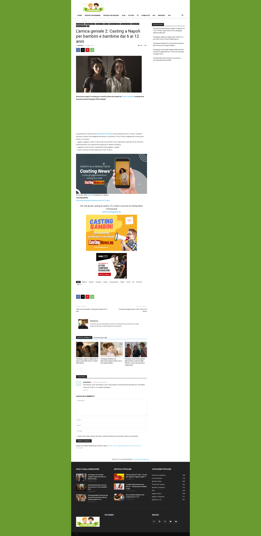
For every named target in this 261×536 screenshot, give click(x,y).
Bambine (84, 282)
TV (138, 15)
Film (123, 15)
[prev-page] (77, 369)
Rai (154, 15)
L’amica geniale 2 (113, 282)
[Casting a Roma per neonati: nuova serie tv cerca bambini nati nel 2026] (81, 487)
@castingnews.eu (140, 459)
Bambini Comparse (90, 24)
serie (89, 195)
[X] (83, 50)
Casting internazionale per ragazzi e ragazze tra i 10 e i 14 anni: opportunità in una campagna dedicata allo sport (169, 31)
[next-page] (80, 369)
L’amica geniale (127, 96)
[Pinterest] (87, 50)
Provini (128, 282)
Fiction (131, 15)
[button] (182, 16)
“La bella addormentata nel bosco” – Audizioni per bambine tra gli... (136, 486)
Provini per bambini (93, 15)
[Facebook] (78, 50)
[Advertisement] (148, 7)
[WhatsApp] (92, 50)
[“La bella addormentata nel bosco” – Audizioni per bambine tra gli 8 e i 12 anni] (119, 486)
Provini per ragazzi (111, 15)
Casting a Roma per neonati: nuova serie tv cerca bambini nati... (97, 487)
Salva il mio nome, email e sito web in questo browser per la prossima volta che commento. (108, 436)
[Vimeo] (170, 522)
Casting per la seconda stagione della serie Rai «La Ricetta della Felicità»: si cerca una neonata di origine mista (168, 52)
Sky (169, 15)
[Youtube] (176, 522)
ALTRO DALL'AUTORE (100, 337)
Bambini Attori (85, 21)
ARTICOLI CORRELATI (84, 337)
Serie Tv (79, 284)
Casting (105, 282)
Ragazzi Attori (135, 24)
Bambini (91, 282)
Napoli (122, 282)
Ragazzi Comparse (81, 26)
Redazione (80, 45)
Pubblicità (145, 15)
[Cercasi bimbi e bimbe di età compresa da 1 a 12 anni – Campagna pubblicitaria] (119, 497)
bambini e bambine (105, 134)
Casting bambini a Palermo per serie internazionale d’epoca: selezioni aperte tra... (98, 497)
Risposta (85, 390)
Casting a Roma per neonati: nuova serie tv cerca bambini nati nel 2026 (167, 59)
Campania (98, 282)
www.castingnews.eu (111, 212)
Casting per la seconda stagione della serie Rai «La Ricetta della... (97, 477)
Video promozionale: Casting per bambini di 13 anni (91, 310)
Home (79, 15)
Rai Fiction (139, 282)
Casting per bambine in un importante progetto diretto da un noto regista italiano (111, 361)
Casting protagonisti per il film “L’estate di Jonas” (133, 310)
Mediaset (161, 15)
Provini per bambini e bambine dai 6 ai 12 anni (93, 200)
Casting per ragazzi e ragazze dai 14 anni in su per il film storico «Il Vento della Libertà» (87, 361)
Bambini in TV (99, 24)
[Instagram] (159, 521)
